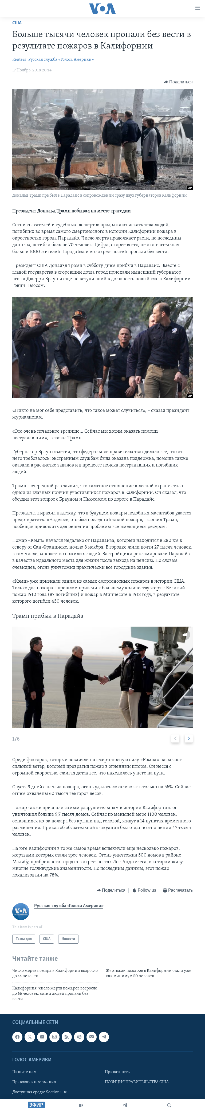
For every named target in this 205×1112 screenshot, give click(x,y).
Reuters (19, 60)
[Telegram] (125, 1105)
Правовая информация (34, 1082)
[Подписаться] (91, 1037)
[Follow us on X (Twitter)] (30, 1037)
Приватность (117, 1072)
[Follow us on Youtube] (42, 1037)
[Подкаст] (79, 1037)
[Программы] (81, 1105)
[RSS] (67, 1037)
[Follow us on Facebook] (17, 1037)
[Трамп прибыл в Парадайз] (102, 677)
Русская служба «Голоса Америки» (61, 60)
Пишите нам (24, 1072)
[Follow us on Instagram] (54, 1037)
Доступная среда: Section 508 (40, 1092)
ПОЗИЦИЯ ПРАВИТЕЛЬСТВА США (137, 1082)
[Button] (178, 82)
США (17, 23)
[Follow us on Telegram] (104, 1037)
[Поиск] (169, 1105)
